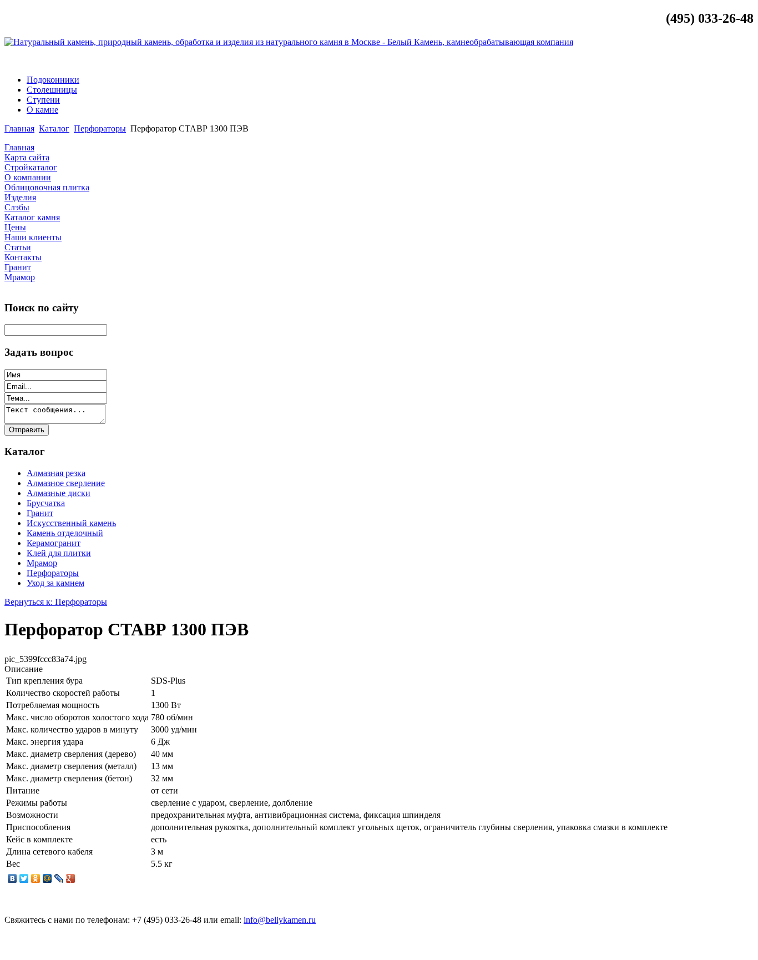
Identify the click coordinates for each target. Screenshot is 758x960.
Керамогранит (53, 543)
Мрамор (42, 563)
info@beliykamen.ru (711, 60)
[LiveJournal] (59, 878)
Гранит (40, 513)
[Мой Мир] (47, 878)
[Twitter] (24, 878)
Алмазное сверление (66, 483)
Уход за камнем (55, 583)
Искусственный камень (71, 523)
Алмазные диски (58, 493)
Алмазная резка (56, 473)
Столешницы (52, 89)
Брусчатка (46, 503)
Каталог (54, 128)
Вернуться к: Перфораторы (55, 602)
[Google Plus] (71, 878)
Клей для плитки (59, 553)
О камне (42, 109)
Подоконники (53, 79)
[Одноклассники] (36, 878)
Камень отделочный (65, 533)
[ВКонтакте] (12, 878)
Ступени (43, 99)
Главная (19, 128)
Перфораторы (100, 128)
